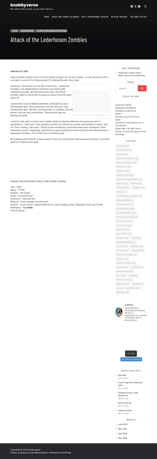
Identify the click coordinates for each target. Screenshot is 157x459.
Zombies (62, 181)
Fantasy (123, 188)
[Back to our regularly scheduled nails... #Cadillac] (135, 331)
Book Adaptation (127, 158)
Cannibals (124, 167)
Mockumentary (126, 242)
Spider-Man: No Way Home (128, 128)
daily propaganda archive (95, 16)
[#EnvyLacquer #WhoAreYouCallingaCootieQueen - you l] (135, 326)
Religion (123, 250)
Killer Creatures (127, 217)
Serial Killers (126, 263)
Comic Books (125, 175)
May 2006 (122, 438)
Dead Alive (35, 130)
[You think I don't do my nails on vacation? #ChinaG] (126, 336)
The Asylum (124, 280)
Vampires (133, 288)
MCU (136, 238)
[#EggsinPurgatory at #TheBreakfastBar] (135, 336)
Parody (122, 246)
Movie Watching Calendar (65, 16)
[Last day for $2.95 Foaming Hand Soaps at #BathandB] (118, 331)
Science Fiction (126, 255)
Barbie (118, 114)
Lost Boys (45, 124)
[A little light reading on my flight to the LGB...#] (143, 346)
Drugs (136, 183)
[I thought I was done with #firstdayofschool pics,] (126, 326)
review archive (119, 16)
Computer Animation (129, 179)
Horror (40, 181)
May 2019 (122, 429)
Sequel (122, 259)
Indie (121, 192)
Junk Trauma (125, 209)
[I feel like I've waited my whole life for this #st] (135, 346)
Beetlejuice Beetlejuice (125, 108)
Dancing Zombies (27, 181)
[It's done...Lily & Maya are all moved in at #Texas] (126, 331)
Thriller (123, 284)
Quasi (117, 119)
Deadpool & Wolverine (125, 111)
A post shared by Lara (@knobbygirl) (88, 115)
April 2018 (122, 433)
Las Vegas (124, 234)
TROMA (138, 284)
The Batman (120, 125)
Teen (133, 275)
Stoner (137, 267)
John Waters (125, 204)
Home (47, 16)
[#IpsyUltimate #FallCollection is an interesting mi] (143, 326)
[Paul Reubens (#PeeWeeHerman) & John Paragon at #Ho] (143, 341)
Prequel (137, 246)
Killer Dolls (125, 221)
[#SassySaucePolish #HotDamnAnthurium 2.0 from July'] (118, 326)
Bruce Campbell (126, 162)
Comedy (14, 181)
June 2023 (123, 424)
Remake (138, 250)
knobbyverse (24, 4)
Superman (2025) (123, 105)
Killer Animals (50, 181)
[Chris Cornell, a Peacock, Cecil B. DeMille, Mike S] (135, 341)
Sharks (122, 267)
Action (123, 146)
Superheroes (125, 271)
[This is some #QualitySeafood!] (143, 336)
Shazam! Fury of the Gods (127, 116)
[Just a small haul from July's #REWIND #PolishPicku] (143, 331)
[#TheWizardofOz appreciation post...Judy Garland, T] (118, 346)
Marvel (122, 238)
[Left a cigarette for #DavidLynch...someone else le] (126, 346)
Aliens (122, 154)
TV (120, 288)
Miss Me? (122, 375)
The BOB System (138, 16)
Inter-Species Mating (129, 196)
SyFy (121, 275)
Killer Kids (124, 225)
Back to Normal (125, 403)
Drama (122, 183)
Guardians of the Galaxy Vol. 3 (129, 122)
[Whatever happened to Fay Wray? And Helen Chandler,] (126, 341)
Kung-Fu (123, 229)
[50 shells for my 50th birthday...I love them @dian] (118, 336)
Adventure (124, 150)
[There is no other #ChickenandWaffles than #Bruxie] (118, 341)
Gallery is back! (125, 410)
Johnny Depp (125, 200)
